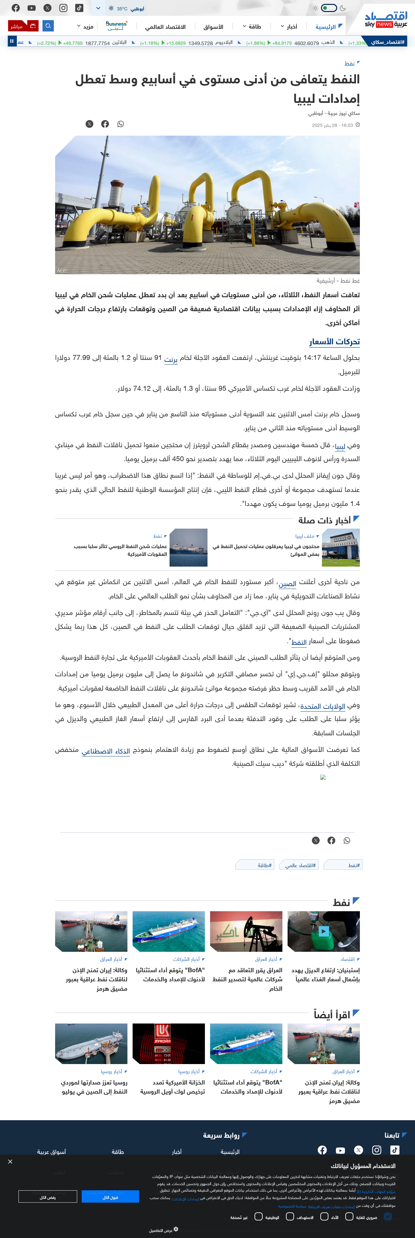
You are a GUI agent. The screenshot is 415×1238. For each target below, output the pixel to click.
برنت (171, 358)
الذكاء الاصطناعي (106, 749)
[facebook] (322, 1152)
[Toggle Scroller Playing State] (12, 41)
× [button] (10, 1161)
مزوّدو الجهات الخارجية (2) (376, 1190)
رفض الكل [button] (48, 1196)
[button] (119, 8)
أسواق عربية (51, 1151)
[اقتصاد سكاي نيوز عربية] (376, 19)
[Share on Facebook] (105, 124)
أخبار (177, 1151)
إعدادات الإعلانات (185, 1198)
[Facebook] (16, 8)
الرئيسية (326, 26)
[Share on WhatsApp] (120, 124)
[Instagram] (63, 8)
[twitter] (358, 1152)
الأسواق (213, 26)
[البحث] (48, 25)
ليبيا (340, 445)
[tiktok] (394, 1152)
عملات (44, 41)
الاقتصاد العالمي (165, 26)
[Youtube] (32, 8)
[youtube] (340, 1151)
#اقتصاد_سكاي (388, 41)
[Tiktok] (79, 8)
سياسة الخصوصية (292, 1205)
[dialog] (207, 1196)
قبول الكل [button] (110, 1196)
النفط (299, 641)
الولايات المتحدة (323, 705)
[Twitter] (47, 8)
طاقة (118, 1151)
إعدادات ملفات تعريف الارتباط (332, 1206)
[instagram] (376, 1152)
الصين (287, 582)
